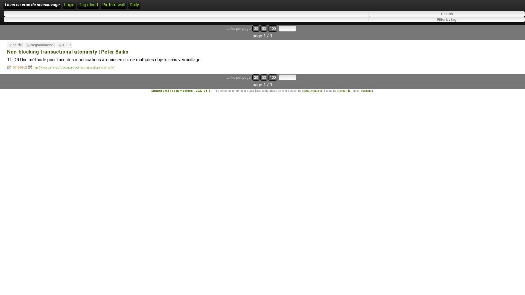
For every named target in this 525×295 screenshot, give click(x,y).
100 (273, 28)
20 (256, 28)
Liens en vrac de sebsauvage (32, 4)
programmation (42, 45)
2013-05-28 (20, 67)
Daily (134, 4)
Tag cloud (88, 4)
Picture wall (113, 4)
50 (264, 28)
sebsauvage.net (312, 91)
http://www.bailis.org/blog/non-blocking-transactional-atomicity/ (74, 67)
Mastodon (366, 91)
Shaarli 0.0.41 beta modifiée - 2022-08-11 (181, 91)
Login (69, 4)
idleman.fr (343, 91)
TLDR (66, 45)
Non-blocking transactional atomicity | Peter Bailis (67, 52)
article (17, 45)
